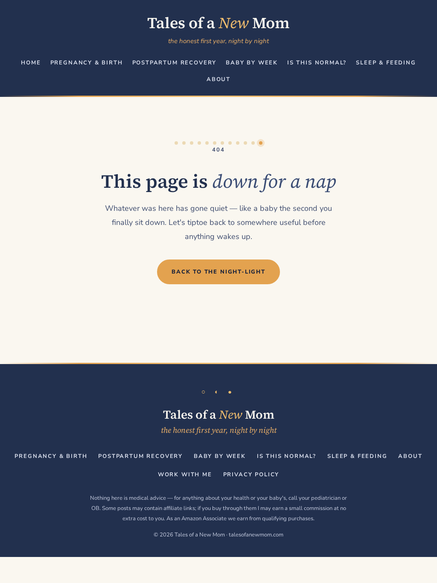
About (218, 79)
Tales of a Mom (218, 22)
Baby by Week (252, 63)
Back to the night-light (218, 272)
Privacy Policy (251, 474)
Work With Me (185, 474)
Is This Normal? (317, 63)
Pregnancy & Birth (86, 63)
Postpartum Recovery (174, 63)
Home (31, 63)
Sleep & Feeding (386, 63)
